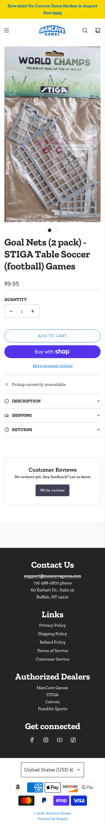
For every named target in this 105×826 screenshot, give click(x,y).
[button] (49, 230)
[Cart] (97, 30)
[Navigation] (6, 30)
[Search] (84, 30)
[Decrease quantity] (11, 311)
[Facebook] (32, 739)
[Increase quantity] (32, 311)
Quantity (15, 299)
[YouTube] (59, 739)
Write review (52, 490)
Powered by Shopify (53, 819)
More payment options (53, 365)
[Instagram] (45, 739)
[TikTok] (73, 739)
